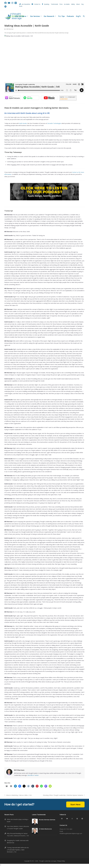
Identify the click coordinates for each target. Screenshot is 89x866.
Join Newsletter (26, 4)
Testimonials (54, 4)
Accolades (67, 4)
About (78, 4)
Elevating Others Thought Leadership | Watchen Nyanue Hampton (63, 795)
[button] (84, 16)
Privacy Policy (61, 861)
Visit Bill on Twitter (33, 775)
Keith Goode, (23, 123)
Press (61, 4)
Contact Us (37, 4)
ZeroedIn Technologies (54, 123)
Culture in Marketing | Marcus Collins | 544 (18, 795)
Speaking (46, 4)
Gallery (73, 4)
